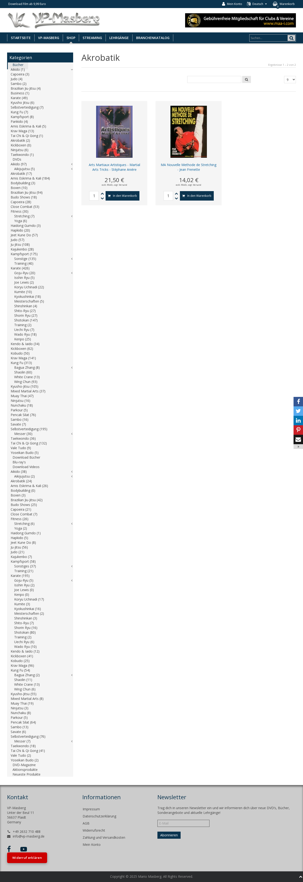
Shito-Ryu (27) (25, 310)
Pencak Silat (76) (23, 414)
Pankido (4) (19, 121)
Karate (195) (20, 575)
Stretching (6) (24, 523)
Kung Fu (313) (21, 362)
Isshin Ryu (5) (24, 277)
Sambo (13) (19, 727)
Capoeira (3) (20, 74)
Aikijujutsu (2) (24, 476)
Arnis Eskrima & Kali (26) (29, 485)
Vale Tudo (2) (21, 755)
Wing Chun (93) (25, 381)
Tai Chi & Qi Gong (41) (28, 750)
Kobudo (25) (20, 660)
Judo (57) (17, 239)
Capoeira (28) (21, 202)
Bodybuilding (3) (23, 183)
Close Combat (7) (24, 514)
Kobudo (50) (20, 353)
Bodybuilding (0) (23, 490)
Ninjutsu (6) (19, 150)
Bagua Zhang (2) (27, 675)
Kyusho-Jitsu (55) (23, 694)
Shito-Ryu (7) (24, 623)
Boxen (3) (18, 495)
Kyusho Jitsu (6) (22, 102)
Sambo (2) (19, 83)
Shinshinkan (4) (25, 306)
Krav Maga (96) (22, 665)
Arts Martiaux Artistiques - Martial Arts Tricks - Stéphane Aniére (114, 167)
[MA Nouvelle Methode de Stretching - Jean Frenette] (188, 131)
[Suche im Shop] (246, 79)
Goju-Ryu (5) (23, 580)
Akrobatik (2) (20, 140)
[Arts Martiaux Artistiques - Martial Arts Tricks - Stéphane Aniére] (114, 131)
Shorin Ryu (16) (25, 627)
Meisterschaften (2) (29, 613)
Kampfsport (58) (23, 561)
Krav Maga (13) (22, 131)
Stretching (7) (24, 216)
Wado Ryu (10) (25, 646)
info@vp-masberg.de (29, 836)
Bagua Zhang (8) (27, 367)
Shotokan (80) (25, 632)
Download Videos (26, 467)
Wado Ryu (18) (25, 334)
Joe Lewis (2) (24, 282)
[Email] (298, 439)
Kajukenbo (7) (21, 556)
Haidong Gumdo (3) (26, 225)
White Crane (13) (27, 377)
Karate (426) (20, 268)
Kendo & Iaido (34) (25, 344)
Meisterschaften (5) (29, 301)
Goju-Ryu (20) (24, 273)
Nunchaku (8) (21, 713)
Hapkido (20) (20, 230)
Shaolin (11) (23, 679)
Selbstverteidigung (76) (28, 736)
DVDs (17, 159)
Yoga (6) (20, 221)
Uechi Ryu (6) (24, 642)
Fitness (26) (19, 519)
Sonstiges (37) (25, 566)
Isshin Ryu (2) (24, 585)
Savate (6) (18, 731)
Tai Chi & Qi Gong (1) (27, 135)
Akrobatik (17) (21, 173)
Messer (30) (23, 433)
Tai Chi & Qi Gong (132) (29, 443)
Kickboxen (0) (21, 145)
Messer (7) (22, 741)
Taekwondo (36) (23, 438)
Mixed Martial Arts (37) (28, 391)
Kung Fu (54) (20, 670)
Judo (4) (16, 79)
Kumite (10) (23, 292)
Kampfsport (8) (22, 116)
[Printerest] (298, 430)
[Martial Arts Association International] (240, 20)
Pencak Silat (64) (23, 722)
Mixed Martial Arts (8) (27, 698)
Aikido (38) (19, 471)
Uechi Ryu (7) (24, 329)
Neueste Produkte (26, 774)
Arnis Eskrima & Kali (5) (28, 126)
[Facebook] (298, 401)
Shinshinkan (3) (25, 618)
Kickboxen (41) (22, 656)
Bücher (18, 64)
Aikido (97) (19, 164)
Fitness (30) (19, 211)
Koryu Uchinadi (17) (29, 599)
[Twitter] (298, 411)
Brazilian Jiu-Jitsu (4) (26, 88)
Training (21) (23, 571)
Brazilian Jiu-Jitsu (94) (27, 192)
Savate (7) (18, 424)
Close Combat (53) (25, 206)
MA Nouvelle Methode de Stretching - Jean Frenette (188, 167)
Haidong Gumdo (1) (26, 533)
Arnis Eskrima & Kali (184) (30, 178)
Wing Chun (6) (25, 689)
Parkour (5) (19, 410)
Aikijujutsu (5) (24, 169)
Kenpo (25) (22, 339)
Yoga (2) (20, 528)
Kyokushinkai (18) (27, 296)
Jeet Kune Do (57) (24, 235)
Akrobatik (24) (21, 481)
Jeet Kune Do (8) (23, 542)
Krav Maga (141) (23, 358)
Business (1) (20, 93)
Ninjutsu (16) (20, 400)
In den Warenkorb (125, 196)
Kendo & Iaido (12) (25, 651)
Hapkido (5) (19, 537)
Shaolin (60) (23, 372)
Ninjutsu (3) (19, 708)
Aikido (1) (18, 69)
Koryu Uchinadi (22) (29, 287)
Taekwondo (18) (23, 746)
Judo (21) (17, 552)
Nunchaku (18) (22, 405)
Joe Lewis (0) (24, 590)
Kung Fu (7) (19, 112)
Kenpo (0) (21, 594)
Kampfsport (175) (24, 254)
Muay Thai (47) (22, 396)
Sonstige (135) (25, 258)
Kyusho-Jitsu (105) (24, 386)
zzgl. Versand (120, 184)
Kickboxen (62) (22, 348)
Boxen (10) (19, 187)
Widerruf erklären (27, 858)
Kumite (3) (22, 604)
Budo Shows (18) (24, 197)
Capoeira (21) (21, 509)
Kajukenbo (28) (22, 249)
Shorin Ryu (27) (25, 315)
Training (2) (22, 325)
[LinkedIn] (298, 420)
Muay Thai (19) (22, 703)
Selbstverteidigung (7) (27, 107)
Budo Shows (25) (24, 504)
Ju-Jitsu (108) (20, 244)
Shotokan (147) (26, 320)
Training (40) (23, 263)
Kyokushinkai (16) (27, 608)
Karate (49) (19, 98)
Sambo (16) (19, 419)
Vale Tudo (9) (21, 448)
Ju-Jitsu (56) (19, 547)
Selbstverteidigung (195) (29, 429)
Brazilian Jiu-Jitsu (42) (27, 500)
